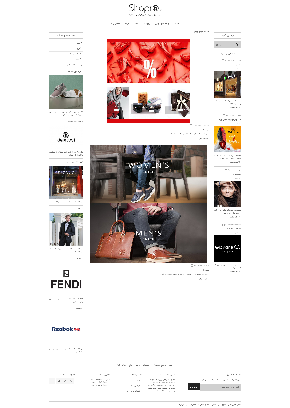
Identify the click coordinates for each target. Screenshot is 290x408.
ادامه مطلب (203, 139)
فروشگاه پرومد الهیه (74, 162)
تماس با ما (115, 23)
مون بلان (237, 174)
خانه (177, 23)
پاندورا (206, 270)
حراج (127, 23)
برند (136, 23)
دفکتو (238, 65)
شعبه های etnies (75, 72)
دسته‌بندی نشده (74, 54)
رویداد (146, 23)
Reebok (79, 309)
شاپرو (206, 405)
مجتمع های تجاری (162, 23)
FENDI (79, 259)
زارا (138, 381)
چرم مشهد (204, 130)
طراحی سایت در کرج (186, 405)
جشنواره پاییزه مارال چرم (230, 120)
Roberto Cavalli (75, 122)
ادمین (236, 69)
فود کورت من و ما (133, 391)
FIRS (80, 209)
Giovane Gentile (233, 229)
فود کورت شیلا (134, 386)
